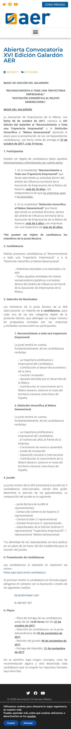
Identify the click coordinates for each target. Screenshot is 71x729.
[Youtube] (15, 4)
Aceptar (11, 723)
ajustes (31, 716)
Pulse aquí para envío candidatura (25, 572)
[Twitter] (4, 4)
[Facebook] (10, 4)
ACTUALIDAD (31, 72)
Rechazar (28, 723)
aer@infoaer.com (28, 595)
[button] (35, 32)
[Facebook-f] (35, 693)
